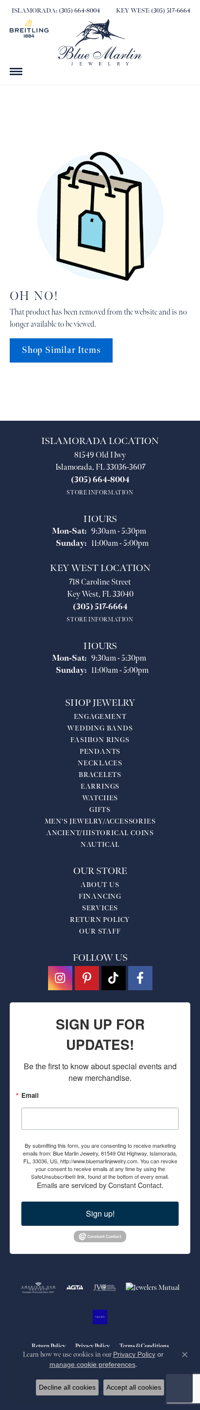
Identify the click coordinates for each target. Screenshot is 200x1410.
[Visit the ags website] (38, 1288)
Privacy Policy (134, 1354)
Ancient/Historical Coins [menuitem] (100, 833)
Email (30, 1095)
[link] (55, 10)
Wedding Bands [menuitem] (100, 728)
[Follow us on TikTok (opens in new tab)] (113, 978)
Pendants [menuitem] (100, 751)
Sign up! (100, 1213)
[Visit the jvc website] (104, 1288)
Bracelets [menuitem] (100, 775)
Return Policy (100, 920)
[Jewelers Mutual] (153, 1288)
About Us (100, 885)
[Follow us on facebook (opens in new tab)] (140, 978)
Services (100, 908)
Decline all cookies (67, 1387)
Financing (100, 896)
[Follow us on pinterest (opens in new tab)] (87, 978)
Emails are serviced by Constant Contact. (100, 1185)
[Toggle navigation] (16, 71)
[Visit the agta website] (74, 1288)
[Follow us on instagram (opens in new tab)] (60, 978)
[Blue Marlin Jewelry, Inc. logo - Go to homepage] (100, 42)
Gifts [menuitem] (100, 810)
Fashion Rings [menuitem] (99, 740)
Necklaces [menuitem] (100, 763)
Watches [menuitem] (100, 798)
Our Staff (99, 931)
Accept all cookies (133, 1387)
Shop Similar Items (61, 350)
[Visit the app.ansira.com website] (100, 1317)
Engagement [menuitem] (100, 717)
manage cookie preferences (92, 1364)
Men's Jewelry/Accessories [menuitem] (100, 821)
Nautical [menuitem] (100, 844)
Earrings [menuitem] (100, 786)
